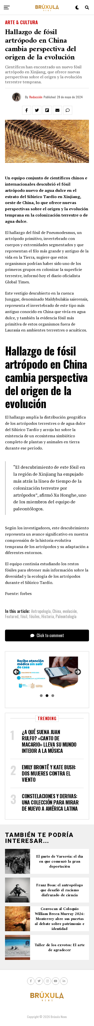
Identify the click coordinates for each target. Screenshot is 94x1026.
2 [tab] (47, 695)
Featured (12, 616)
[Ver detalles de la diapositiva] (47, 673)
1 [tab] (41, 695)
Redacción (35, 97)
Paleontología (66, 616)
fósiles (34, 616)
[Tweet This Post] (36, 110)
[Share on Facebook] (26, 110)
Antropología (41, 611)
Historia (47, 616)
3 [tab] (52, 695)
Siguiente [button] (77, 672)
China (56, 611)
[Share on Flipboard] (47, 110)
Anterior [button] (16, 672)
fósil (23, 616)
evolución (70, 611)
